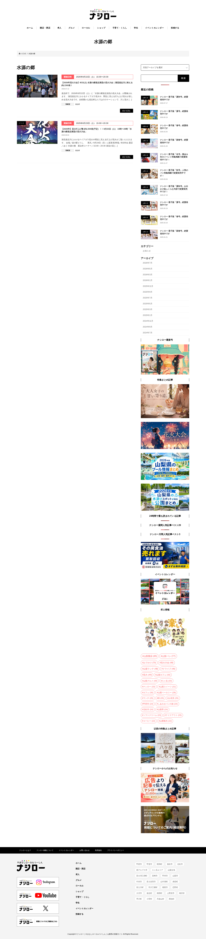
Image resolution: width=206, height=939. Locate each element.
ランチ (148, 698)
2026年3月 (147, 274)
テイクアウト (174, 715)
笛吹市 (170, 864)
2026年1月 (147, 280)
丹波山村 (160, 899)
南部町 (159, 893)
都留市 (165, 887)
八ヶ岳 (167, 681)
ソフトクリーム (152, 715)
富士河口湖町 (141, 876)
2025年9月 (147, 292)
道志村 (77, 104)
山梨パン (168, 656)
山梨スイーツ (168, 687)
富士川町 (140, 887)
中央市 (139, 881)
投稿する (80, 914)
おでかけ (149, 662)
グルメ (79, 880)
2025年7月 (147, 298)
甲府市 (148, 704)
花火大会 (167, 663)
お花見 (173, 698)
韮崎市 (155, 876)
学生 (78, 903)
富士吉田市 (151, 881)
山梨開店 (150, 656)
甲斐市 (149, 864)
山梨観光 (166, 721)
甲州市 (165, 876)
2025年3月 (147, 309)
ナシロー (149, 687)
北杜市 (148, 709)
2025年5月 (147, 303)
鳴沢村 (182, 893)
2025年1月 (147, 315)
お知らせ (147, 251)
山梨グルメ (150, 681)
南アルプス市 (141, 870)
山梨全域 (171, 870)
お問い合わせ (84, 850)
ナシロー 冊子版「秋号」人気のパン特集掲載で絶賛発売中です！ (174, 173)
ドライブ (169, 669)
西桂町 (171, 899)
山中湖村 (164, 881)
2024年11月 (148, 321)
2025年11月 (148, 286)
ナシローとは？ (25, 850)
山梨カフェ (163, 675)
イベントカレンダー (66, 850)
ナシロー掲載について (45, 850)
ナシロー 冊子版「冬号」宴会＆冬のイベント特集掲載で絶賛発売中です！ (174, 157)
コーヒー (149, 721)
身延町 (175, 881)
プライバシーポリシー (115, 850)
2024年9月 (147, 327)
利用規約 (98, 850)
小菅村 (149, 899)
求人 (78, 874)
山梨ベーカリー (167, 692)
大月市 (139, 893)
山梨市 (175, 876)
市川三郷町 (153, 887)
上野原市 (170, 893)
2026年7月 (147, 263)
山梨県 (163, 709)
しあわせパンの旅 (168, 704)
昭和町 (159, 864)
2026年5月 (147, 269)
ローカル (80, 886)
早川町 (139, 899)
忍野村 (175, 887)
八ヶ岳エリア (157, 870)
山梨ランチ (150, 669)
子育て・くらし (82, 897)
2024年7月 (147, 332)
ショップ (80, 891)
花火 (147, 675)
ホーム (79, 863)
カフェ (148, 692)
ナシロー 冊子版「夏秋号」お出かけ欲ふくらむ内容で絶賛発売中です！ (174, 189)
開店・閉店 (80, 869)
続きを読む (126, 111)
